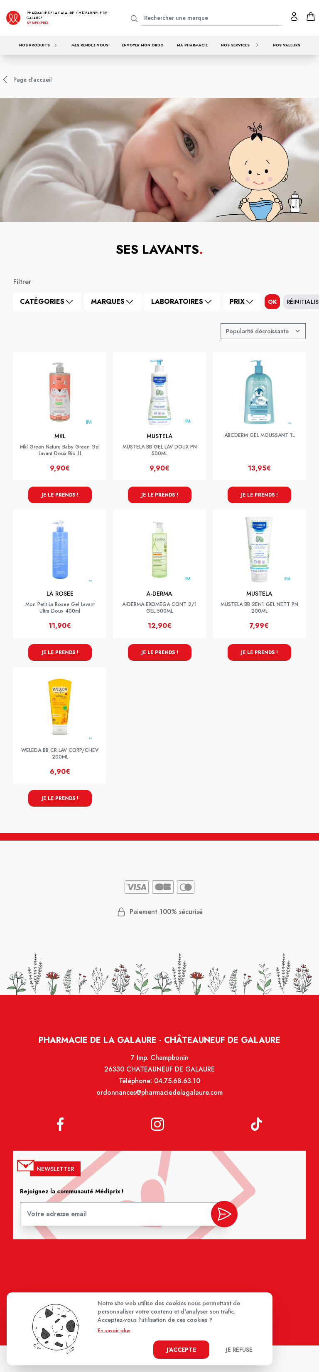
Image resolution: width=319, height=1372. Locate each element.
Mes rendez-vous (89, 45)
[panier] (311, 17)
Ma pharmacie (192, 45)
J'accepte (181, 1349)
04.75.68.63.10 (177, 1081)
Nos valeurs (286, 45)
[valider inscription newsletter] (224, 1214)
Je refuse (239, 1349)
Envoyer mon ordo (143, 45)
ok (272, 302)
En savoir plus (114, 1330)
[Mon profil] (294, 17)
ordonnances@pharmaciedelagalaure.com (159, 1092)
